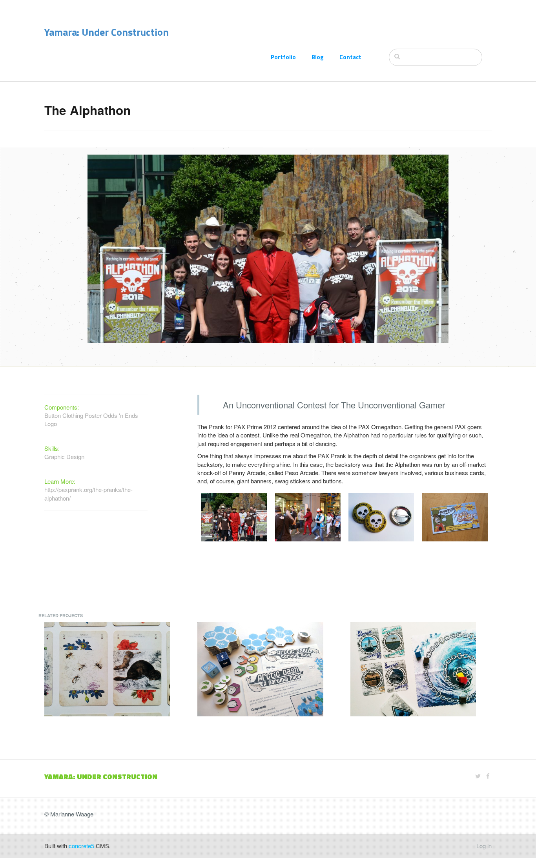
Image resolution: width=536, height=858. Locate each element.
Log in (484, 846)
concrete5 (81, 846)
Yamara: (63, 32)
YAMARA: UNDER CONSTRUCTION (100, 776)
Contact (350, 57)
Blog (318, 57)
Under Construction (125, 32)
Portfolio (283, 57)
